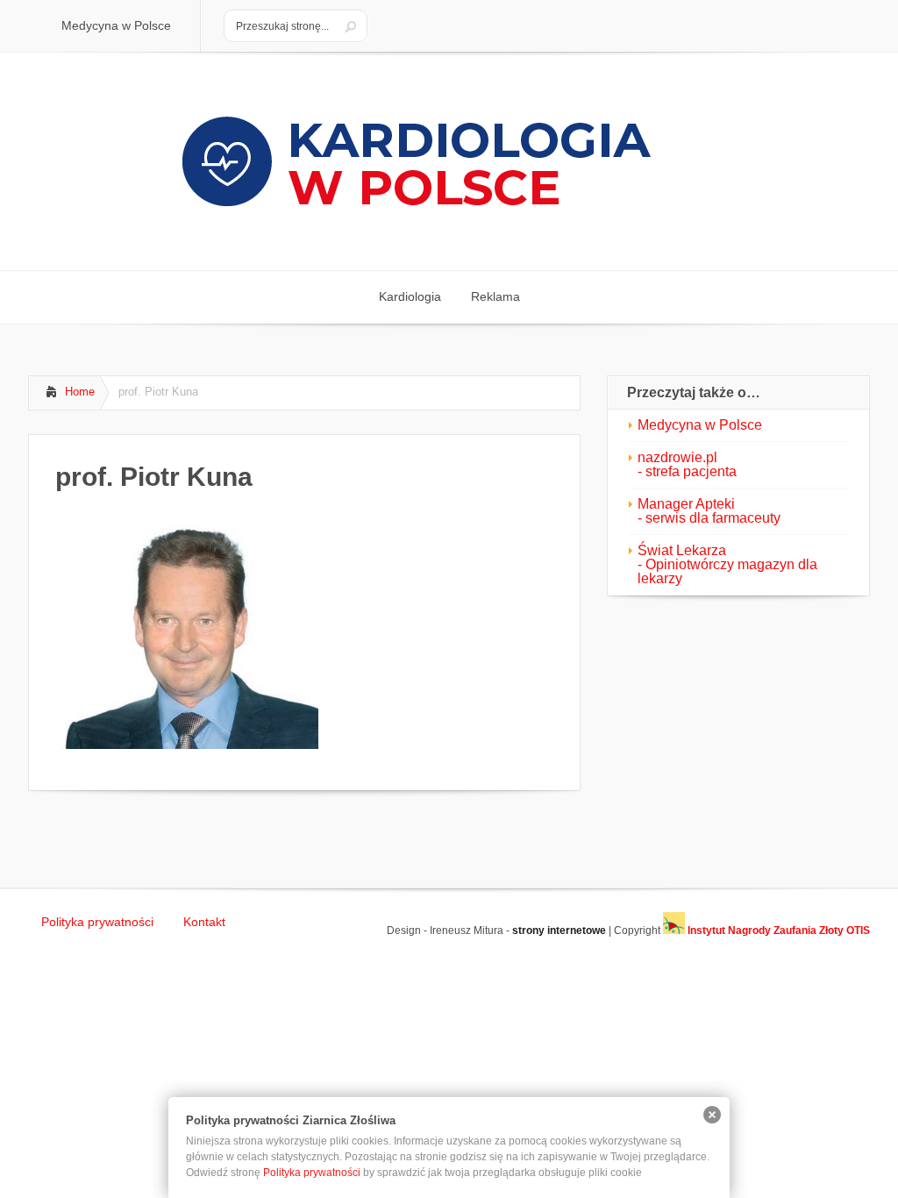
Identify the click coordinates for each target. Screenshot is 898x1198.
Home (80, 391)
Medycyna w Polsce (700, 424)
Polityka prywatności (97, 922)
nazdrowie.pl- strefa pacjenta (687, 464)
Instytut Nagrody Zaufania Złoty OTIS (777, 930)
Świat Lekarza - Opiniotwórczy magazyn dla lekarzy (727, 564)
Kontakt (204, 922)
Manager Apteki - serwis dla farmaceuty (709, 510)
